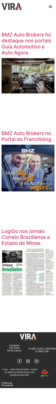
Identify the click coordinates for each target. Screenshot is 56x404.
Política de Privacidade (7, 384)
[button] (50, 6)
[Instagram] (28, 361)
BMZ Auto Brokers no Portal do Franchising (26, 136)
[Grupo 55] (19, 361)
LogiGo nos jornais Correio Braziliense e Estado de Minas (26, 237)
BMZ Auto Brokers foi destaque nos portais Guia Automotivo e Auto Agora (26, 44)
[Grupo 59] (36, 361)
